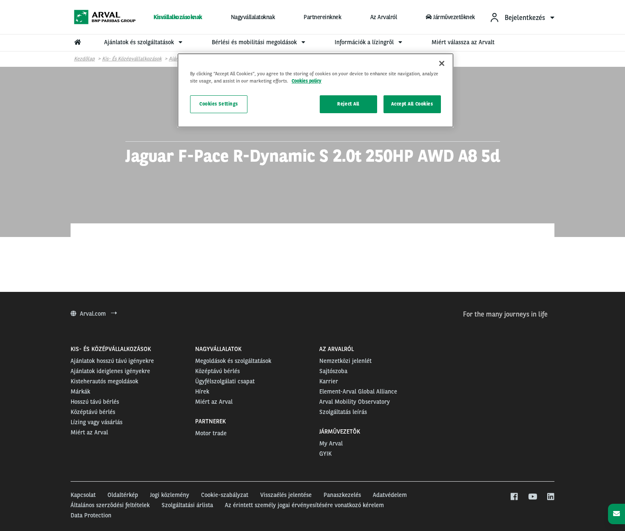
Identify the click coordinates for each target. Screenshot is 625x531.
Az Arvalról (383, 17)
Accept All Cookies (412, 104)
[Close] (441, 63)
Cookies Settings (218, 104)
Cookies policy (306, 81)
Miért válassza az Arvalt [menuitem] (463, 42)
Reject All (348, 104)
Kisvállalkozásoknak (177, 17)
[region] (315, 90)
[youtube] (532, 497)
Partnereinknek (322, 17)
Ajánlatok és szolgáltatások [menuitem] (140, 42)
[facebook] (514, 497)
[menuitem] (521, 17)
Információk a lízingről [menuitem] (365, 42)
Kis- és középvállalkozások (132, 59)
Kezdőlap (84, 59)
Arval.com (94, 313)
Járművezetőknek (454, 17)
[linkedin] (550, 497)
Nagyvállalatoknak (253, 17)
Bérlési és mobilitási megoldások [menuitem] (255, 42)
